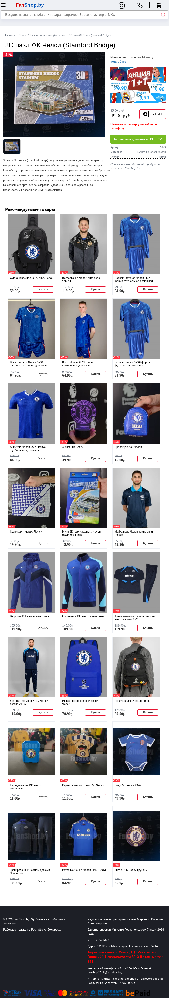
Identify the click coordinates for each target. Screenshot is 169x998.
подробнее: (118, 61)
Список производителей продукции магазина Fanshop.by (135, 166)
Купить (43, 289)
